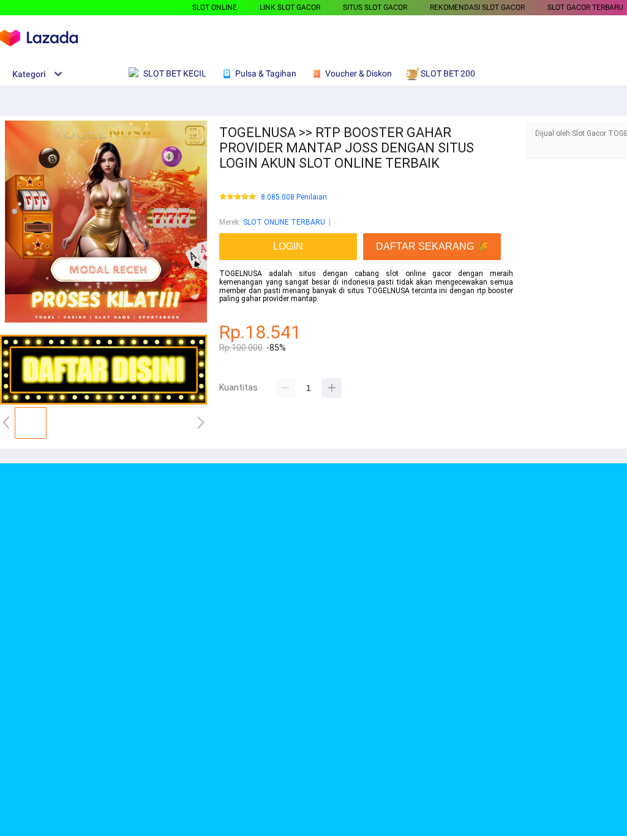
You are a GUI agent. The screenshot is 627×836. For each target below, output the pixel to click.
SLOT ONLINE (214, 7)
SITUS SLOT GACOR (375, 7)
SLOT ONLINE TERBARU (284, 222)
